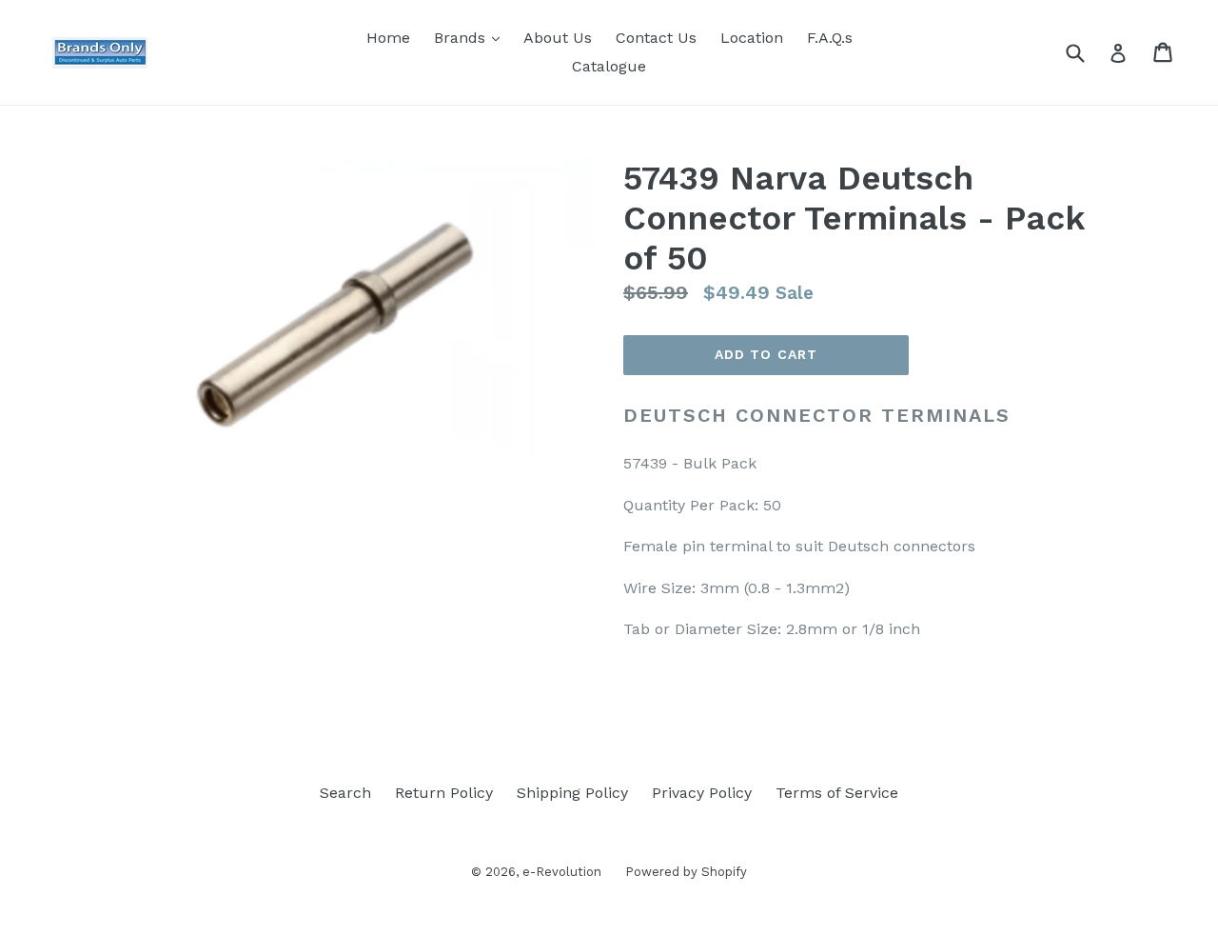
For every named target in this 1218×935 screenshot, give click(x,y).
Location (751, 38)
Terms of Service (837, 793)
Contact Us (656, 38)
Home (388, 38)
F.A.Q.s (830, 38)
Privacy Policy (702, 793)
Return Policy (444, 793)
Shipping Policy (572, 793)
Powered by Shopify (686, 872)
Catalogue (609, 66)
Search (345, 793)
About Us (557, 38)
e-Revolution (561, 872)
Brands (471, 37)
